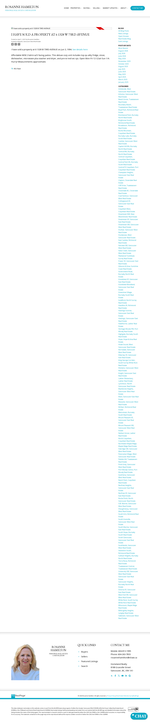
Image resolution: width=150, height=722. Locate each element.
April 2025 (122, 77)
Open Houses (123, 36)
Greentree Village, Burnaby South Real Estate (126, 295)
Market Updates (110, 8)
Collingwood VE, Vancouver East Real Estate (126, 203)
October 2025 (123, 64)
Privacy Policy (111, 696)
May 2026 (122, 58)
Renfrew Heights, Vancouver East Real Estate (126, 488)
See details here (80, 49)
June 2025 (122, 72)
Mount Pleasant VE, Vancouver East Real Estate (126, 420)
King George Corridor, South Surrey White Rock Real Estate (127, 363)
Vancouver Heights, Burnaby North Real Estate (126, 584)
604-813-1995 (124, 651)
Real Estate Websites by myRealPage (127, 696)
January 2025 (123, 82)
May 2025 (122, 74)
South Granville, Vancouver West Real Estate (126, 522)
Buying (86, 8)
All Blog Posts (123, 31)
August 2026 (123, 51)
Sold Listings (123, 41)
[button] (137, 8)
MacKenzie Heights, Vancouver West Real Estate (126, 391)
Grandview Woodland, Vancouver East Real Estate (126, 287)
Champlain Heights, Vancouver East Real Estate (126, 175)
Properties (75, 8)
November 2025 (124, 61)
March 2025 (122, 79)
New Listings (123, 33)
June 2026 (122, 56)
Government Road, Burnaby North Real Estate (126, 274)
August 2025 (123, 66)
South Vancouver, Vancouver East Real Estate (126, 540)
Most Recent (123, 48)
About (123, 8)
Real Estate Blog (124, 39)
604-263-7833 (124, 654)
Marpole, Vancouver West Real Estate (29, 41)
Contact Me (137, 8)
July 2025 (121, 69)
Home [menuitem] (66, 8)
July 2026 (121, 53)
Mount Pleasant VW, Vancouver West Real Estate (126, 428)
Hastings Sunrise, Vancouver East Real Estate (126, 313)
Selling (96, 8)
